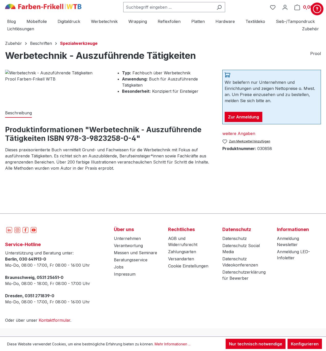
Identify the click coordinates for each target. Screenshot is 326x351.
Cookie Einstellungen (188, 265)
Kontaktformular (54, 320)
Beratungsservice (130, 259)
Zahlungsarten (182, 251)
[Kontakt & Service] (317, 9)
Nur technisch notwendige (255, 343)
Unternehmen (127, 238)
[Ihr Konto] (285, 7)
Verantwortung (128, 245)
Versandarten (181, 258)
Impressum (124, 274)
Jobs (119, 266)
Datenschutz (234, 238)
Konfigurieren (305, 343)
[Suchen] (219, 7)
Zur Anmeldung (243, 116)
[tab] (18, 113)
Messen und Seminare (135, 252)
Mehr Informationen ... (173, 344)
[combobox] (168, 7)
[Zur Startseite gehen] (43, 6)
